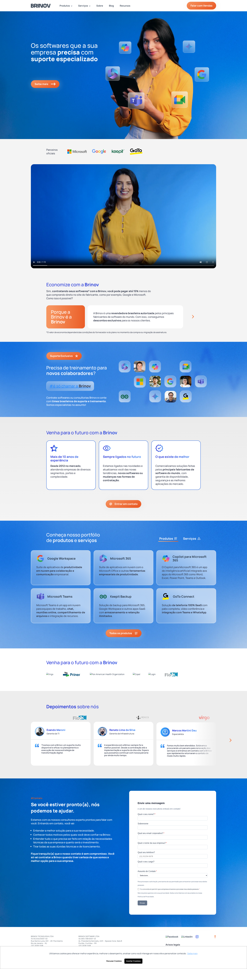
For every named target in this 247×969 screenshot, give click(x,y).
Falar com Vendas (201, 5)
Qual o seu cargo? (146, 862)
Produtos (65, 5)
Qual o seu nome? (147, 814)
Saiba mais (41, 84)
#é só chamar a (70, 386)
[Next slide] (193, 317)
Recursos (125, 5)
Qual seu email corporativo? (151, 833)
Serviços (83, 5)
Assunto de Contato (147, 871)
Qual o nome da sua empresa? (152, 843)
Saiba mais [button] (192, 953)
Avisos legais (173, 944)
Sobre (99, 5)
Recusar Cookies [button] (114, 961)
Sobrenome (143, 824)
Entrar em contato (126, 504)
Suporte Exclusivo (61, 356)
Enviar (142, 903)
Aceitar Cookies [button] (133, 961)
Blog (111, 5)
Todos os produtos (120, 633)
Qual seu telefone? (146, 852)
